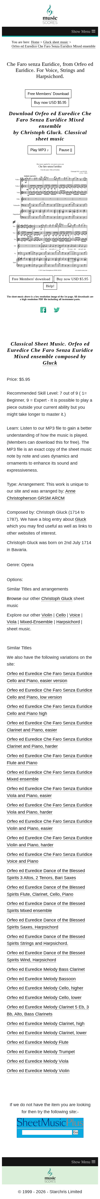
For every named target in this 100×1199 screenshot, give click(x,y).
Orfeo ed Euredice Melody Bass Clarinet (46, 969)
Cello (61, 615)
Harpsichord (68, 621)
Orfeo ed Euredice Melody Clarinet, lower (47, 1032)
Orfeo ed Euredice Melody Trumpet (41, 1051)
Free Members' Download (48, 94)
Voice (74, 615)
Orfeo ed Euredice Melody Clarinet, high (45, 1023)
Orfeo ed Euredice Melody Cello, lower (44, 997)
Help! (50, 286)
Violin (47, 615)
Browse (14, 598)
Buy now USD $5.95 (50, 102)
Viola (12, 621)
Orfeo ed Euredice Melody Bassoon (41, 978)
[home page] (50, 14)
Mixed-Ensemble (36, 621)
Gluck (50, 363)
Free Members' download (31, 279)
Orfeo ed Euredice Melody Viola (37, 1061)
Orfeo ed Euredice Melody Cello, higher (45, 988)
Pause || (65, 150)
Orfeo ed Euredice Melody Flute (37, 1042)
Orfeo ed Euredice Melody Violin (38, 1070)
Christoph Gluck (56, 598)
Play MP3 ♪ (39, 150)
